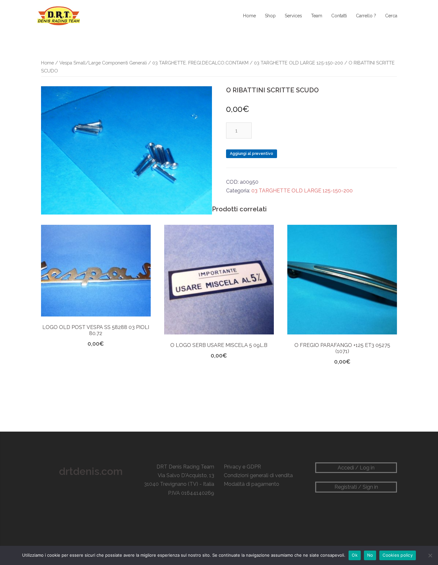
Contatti (339, 15)
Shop (270, 15)
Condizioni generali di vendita (258, 475)
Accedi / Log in (356, 468)
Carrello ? (366, 15)
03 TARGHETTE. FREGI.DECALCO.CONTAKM (200, 62)
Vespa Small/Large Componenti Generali (103, 62)
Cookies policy (398, 555)
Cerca (391, 15)
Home (249, 15)
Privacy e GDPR (242, 467)
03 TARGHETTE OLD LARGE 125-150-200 (298, 62)
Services (293, 15)
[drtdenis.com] (58, 16)
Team (316, 15)
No (370, 555)
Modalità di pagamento (251, 484)
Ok (355, 555)
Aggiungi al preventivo (251, 153)
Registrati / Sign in (356, 487)
